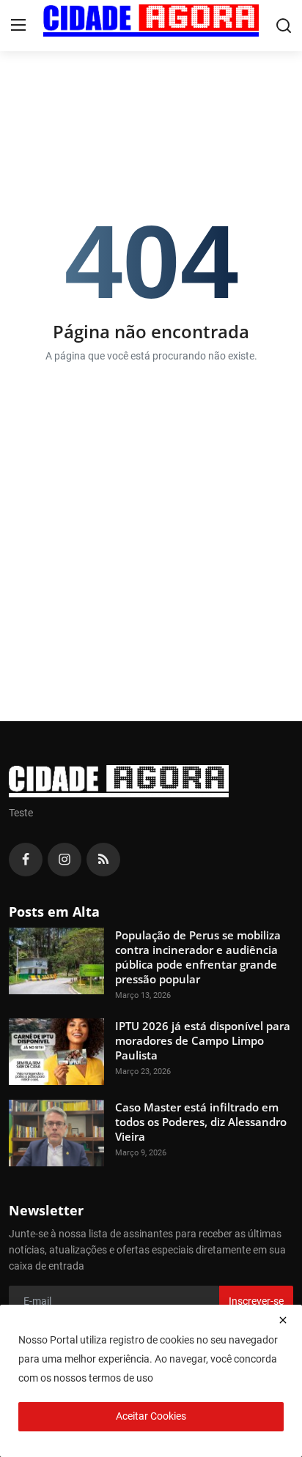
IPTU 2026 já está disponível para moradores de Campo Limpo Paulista (202, 1040)
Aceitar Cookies (151, 1416)
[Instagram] (64, 859)
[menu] (18, 26)
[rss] (103, 859)
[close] (283, 1320)
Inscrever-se (256, 1301)
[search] (283, 26)
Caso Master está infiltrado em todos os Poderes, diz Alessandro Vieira (201, 1122)
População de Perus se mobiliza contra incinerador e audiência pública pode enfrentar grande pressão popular (198, 957)
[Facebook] (26, 859)
